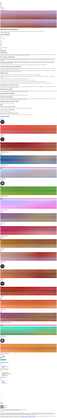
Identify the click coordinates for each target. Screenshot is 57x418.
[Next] (2, 119)
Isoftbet (48, 54)
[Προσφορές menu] (1, 2)
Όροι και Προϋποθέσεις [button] (5, 372)
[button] (0, 124)
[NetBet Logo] (2, 8)
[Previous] (1, 119)
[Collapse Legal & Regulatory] (1, 371)
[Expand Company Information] (1, 364)
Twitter (3, 381)
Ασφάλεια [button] (3, 374)
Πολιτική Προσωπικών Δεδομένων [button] (6, 373)
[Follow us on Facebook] (1, 357)
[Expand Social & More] (1, 379)
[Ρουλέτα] (28, 5)
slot (54, 54)
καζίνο (41, 54)
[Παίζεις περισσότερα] (1, 3)
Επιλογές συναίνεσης (5, 375)
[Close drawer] (1, 7)
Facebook (3, 380)
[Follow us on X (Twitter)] (2, 357)
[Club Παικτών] (28, 6)
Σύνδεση (3, 367)
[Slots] (28, 4)
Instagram (3, 382)
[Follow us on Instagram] (0, 357)
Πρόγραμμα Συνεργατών (5, 366)
